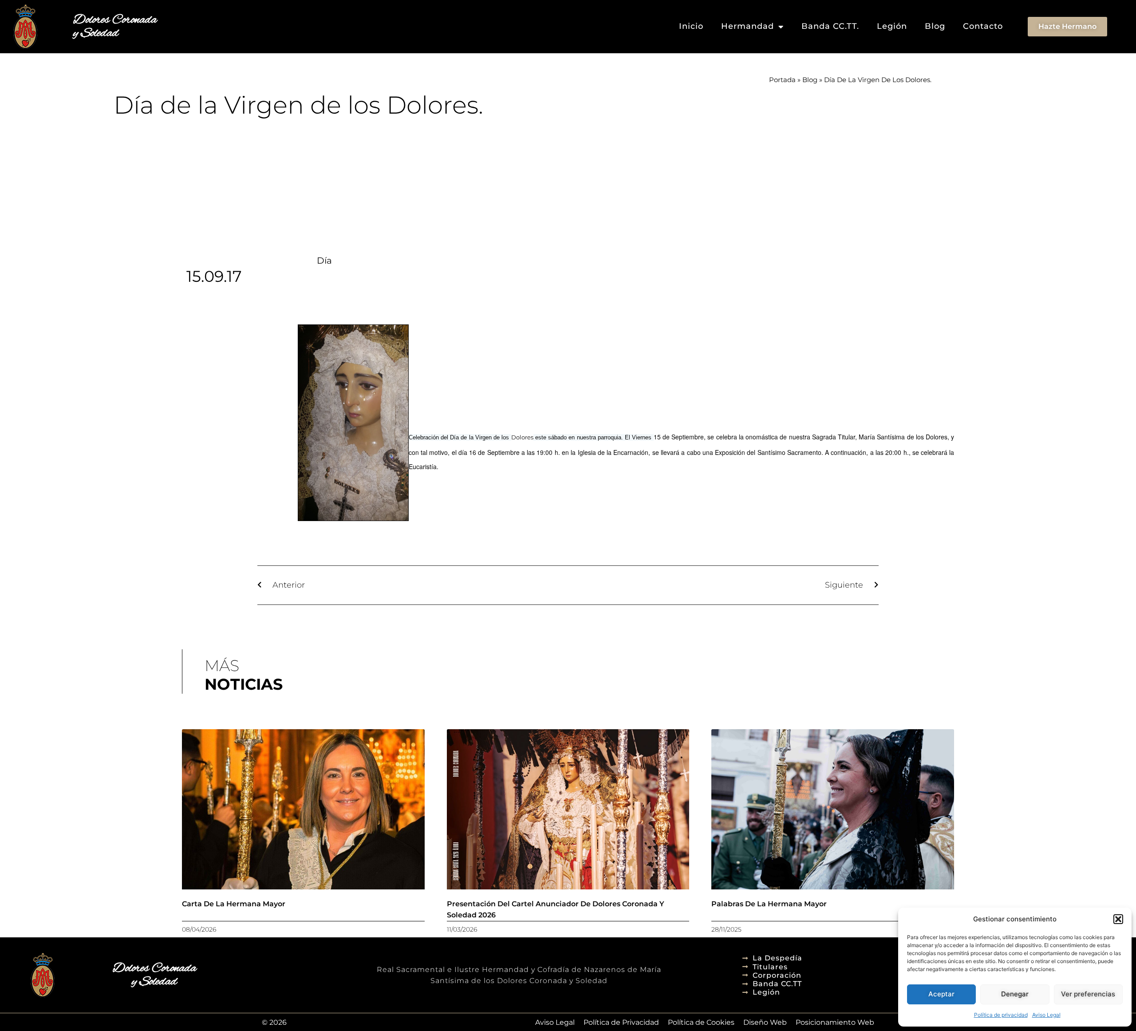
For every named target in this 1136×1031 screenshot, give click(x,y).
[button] (1118, 919)
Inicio (691, 26)
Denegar (1015, 994)
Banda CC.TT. (830, 26)
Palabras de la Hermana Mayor (769, 904)
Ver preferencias (1088, 994)
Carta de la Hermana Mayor (233, 904)
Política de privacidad (1001, 1014)
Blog (935, 26)
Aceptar (941, 994)
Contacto (983, 26)
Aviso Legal (1046, 1014)
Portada (782, 79)
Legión (892, 26)
